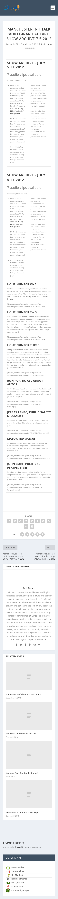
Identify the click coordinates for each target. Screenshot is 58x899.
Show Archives (18, 871)
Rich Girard (21, 44)
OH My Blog (17, 875)
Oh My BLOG (31, 296)
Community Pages (20, 890)
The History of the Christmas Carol (24, 694)
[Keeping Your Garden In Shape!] (29, 755)
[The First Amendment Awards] (29, 716)
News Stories (17, 867)
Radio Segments (19, 878)
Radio (43, 44)
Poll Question (15, 114)
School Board (17, 886)
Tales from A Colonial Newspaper (23, 812)
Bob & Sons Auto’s (19, 119)
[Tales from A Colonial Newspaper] (29, 794)
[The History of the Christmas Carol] (29, 676)
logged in (19, 847)
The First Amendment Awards (21, 733)
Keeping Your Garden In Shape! (22, 773)
